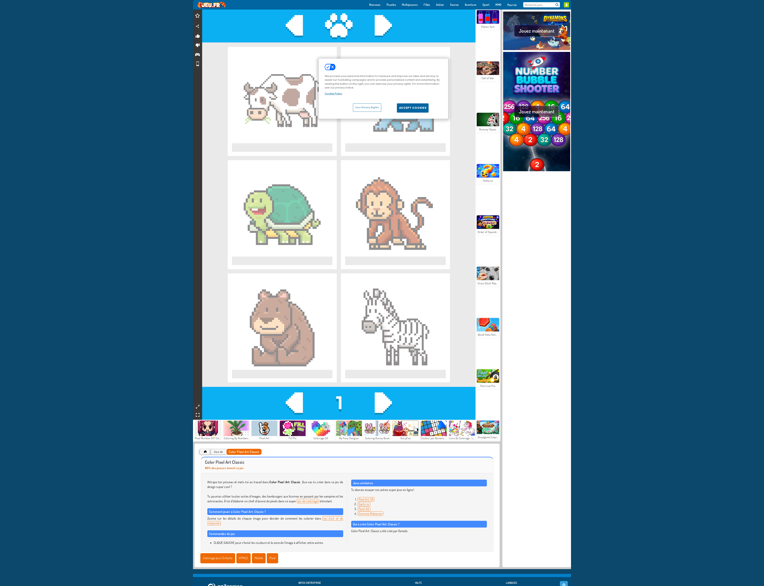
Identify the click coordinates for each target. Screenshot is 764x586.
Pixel (272, 558)
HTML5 (243, 558)
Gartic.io (364, 504)
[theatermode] (197, 406)
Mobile (258, 558)
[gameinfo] (197, 55)
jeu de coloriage (308, 501)
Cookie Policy (333, 93)
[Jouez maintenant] (536, 50)
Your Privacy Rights (367, 107)
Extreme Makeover (371, 514)
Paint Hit (364, 509)
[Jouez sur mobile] (197, 64)
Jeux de (218, 451)
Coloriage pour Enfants (218, 558)
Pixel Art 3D (366, 499)
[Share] (197, 26)
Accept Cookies (413, 108)
